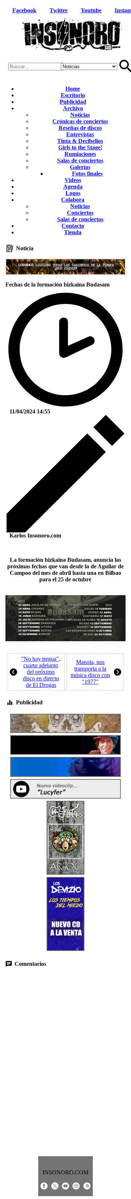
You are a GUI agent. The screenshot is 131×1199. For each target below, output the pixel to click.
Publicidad (73, 102)
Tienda (73, 232)
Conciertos (80, 213)
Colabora (72, 200)
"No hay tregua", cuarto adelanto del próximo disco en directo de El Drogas (40, 672)
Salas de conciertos (80, 160)
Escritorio (73, 95)
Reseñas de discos (80, 128)
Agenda (73, 187)
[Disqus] (65, 1062)
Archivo (73, 108)
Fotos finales (87, 173)
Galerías (80, 167)
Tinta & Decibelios (80, 141)
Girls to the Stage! (80, 147)
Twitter (58, 10)
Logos (73, 193)
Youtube (91, 10)
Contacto (72, 226)
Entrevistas (80, 134)
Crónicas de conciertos (80, 121)
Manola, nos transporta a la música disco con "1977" (90, 672)
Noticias (80, 115)
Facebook (24, 10)
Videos (73, 180)
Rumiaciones (80, 154)
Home (73, 89)
